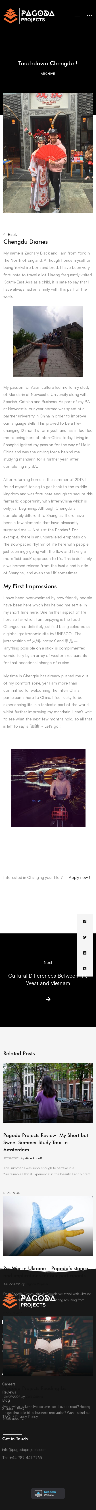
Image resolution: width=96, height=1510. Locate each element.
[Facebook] (85, 921)
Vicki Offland (34, 1396)
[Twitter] (85, 937)
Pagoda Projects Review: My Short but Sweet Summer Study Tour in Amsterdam (45, 1142)
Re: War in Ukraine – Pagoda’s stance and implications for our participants (45, 1271)
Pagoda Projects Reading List (35, 1388)
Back (12, 234)
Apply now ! (79, 877)
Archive (48, 73)
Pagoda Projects (36, 1284)
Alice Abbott (33, 1158)
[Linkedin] (85, 953)
